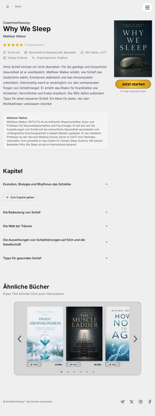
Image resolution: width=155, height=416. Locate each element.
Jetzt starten (133, 84)
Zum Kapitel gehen (22, 197)
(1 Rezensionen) (34, 44)
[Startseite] (7, 6)
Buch (18, 6)
